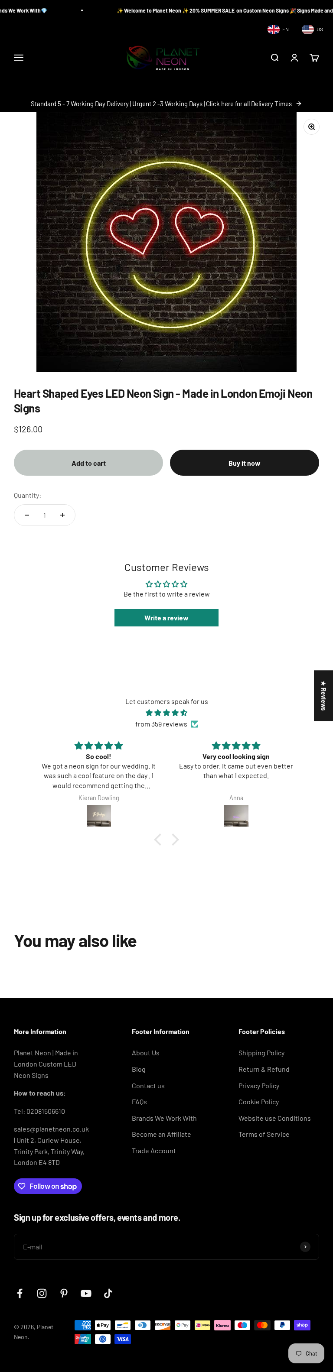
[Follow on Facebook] (20, 1293)
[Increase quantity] (62, 515)
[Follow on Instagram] (42, 1293)
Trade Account (154, 1150)
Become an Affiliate (161, 1134)
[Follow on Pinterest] (64, 1293)
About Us (146, 1052)
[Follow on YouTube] (86, 1293)
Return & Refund (264, 1069)
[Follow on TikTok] (108, 1293)
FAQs (139, 1101)
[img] (166, 713)
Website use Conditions (274, 1118)
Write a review (166, 617)
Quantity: (27, 495)
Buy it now (245, 463)
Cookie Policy (258, 1101)
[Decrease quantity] (26, 515)
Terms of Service (264, 1134)
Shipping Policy (261, 1052)
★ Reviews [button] (323, 695)
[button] (160, 840)
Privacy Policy (258, 1085)
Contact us (148, 1085)
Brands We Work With (164, 1118)
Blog (139, 1069)
